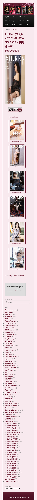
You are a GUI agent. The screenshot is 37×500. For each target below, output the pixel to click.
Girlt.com (8, 337)
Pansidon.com (10, 388)
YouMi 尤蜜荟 (11, 475)
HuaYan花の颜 (11, 434)
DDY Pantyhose (10, 330)
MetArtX (7, 372)
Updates (7, 17)
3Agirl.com (8, 314)
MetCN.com (9, 374)
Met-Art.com (9, 370)
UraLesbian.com (10, 417)
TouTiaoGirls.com (11, 412)
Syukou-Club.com (11, 406)
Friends (13, 24)
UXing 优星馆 (11, 463)
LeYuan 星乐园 (12, 439)
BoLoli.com (9, 323)
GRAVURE (8, 341)
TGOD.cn (8, 408)
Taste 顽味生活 (12, 459)
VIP (28, 21)
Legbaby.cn (9, 354)
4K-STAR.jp (9, 317)
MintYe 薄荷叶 (11, 448)
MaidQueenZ (9, 363)
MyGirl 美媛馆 (11, 454)
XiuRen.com (21, 275)
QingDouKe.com (10, 392)
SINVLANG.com (10, 399)
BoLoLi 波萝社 (12, 423)
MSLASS (8, 379)
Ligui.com (8, 359)
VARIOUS (8, 419)
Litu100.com (9, 361)
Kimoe (7, 352)
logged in (16, 290)
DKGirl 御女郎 (11, 428)
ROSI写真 (8, 394)
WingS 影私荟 (11, 466)
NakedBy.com (9, 383)
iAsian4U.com (9, 345)
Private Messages (10, 21)
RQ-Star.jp (8, 397)
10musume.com (10, 310)
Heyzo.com (8, 343)
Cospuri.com (9, 328)
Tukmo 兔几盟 (11, 461)
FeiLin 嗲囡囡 (11, 430)
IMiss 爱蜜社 (11, 437)
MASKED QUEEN (10, 368)
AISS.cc (7, 319)
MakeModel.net (10, 365)
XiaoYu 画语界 (11, 468)
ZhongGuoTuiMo (10, 481)
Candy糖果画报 (12, 426)
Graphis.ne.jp (9, 339)
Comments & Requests (19, 17)
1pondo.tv (8, 312)
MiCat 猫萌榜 (11, 443)
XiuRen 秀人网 (13, 275)
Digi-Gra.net (9, 332)
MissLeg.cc (9, 377)
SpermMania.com (11, 403)
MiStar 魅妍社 (11, 450)
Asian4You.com (10, 321)
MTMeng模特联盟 (13, 452)
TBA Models (21, 21)
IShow (7, 348)
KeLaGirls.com (10, 350)
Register (20, 24)
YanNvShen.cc (10, 479)
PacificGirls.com (10, 386)
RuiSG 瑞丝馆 (11, 457)
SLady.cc (8, 401)
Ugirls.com (8, 414)
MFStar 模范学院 (12, 441)
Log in (27, 24)
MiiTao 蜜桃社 (11, 446)
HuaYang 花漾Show (13, 432)
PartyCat (8, 390)
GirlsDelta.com (10, 334)
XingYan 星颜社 (12, 470)
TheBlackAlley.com (11, 410)
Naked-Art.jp (9, 381)
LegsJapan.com (10, 357)
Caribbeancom (10, 325)
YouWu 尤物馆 (11, 477)
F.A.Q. (7, 24)
